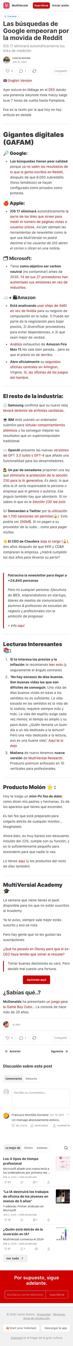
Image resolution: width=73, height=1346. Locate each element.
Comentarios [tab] (13, 1078)
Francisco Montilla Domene (30, 1115)
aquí (21, 626)
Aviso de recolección (36, 1318)
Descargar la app (56, 1328)
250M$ (25, 522)
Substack (17, 1338)
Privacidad (44, 1314)
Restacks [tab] (31, 1078)
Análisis (16, 344)
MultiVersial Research (45, 758)
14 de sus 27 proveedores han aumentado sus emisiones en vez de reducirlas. (39, 282)
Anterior (15, 1051)
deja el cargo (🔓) (54, 541)
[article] (36, 1170)
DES (51, 90)
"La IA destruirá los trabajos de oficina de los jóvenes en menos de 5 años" (26, 1196)
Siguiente (57, 1051)
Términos (59, 1314)
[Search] (66, 1148)
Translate (11, 16)
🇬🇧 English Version (17, 80)
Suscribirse (41, 5)
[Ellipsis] (68, 1114)
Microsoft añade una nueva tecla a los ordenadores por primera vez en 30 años (27, 1170)
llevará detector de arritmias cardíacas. (33, 410)
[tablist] (21, 1079)
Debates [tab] (42, 1148)
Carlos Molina (21, 58)
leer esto (56, 665)
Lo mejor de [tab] (12, 1148)
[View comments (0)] (22, 1182)
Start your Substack (23, 1328)
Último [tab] (28, 1148)
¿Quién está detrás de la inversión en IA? (23, 1231)
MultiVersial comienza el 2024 (23, 1239)
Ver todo (12, 1258)
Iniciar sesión (60, 5)
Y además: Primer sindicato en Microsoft (23, 1208)
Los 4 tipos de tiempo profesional (20, 1161)
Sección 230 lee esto (49, 502)
